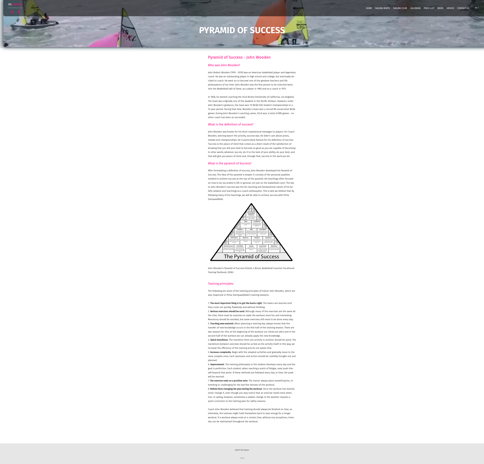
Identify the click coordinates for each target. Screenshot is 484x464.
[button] (476, 8)
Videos (450, 8)
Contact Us (463, 8)
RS (15, 4)
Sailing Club (400, 8)
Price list (429, 8)
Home (369, 8)
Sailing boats (382, 8)
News (440, 8)
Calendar (415, 8)
